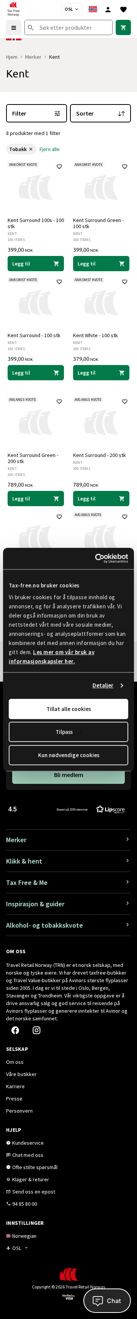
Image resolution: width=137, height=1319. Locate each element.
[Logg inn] (108, 9)
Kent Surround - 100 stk (34, 335)
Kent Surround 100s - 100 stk (36, 223)
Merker (33, 56)
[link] (123, 27)
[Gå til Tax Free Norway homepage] (13, 9)
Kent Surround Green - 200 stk (33, 458)
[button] (66, 809)
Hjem (12, 56)
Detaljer (103, 685)
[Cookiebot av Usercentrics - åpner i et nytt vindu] (96, 558)
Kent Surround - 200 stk (99, 455)
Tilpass (64, 731)
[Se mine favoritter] (123, 9)
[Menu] (13, 27)
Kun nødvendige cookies (68, 755)
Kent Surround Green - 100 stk (98, 223)
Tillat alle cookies (68, 709)
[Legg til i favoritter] (59, 167)
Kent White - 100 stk (95, 335)
